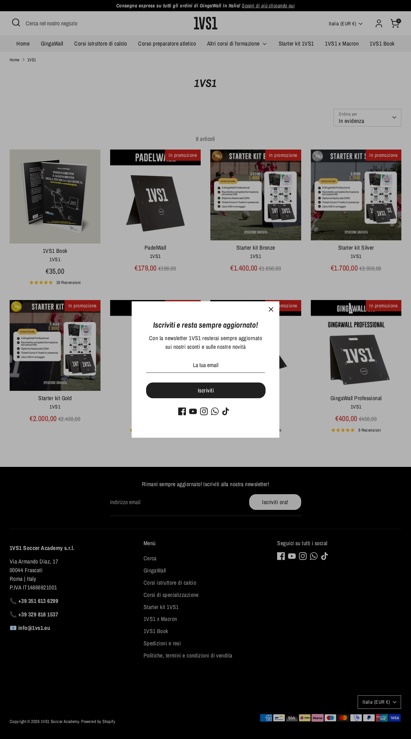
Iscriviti (206, 390)
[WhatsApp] (215, 411)
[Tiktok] (226, 411)
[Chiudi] (271, 310)
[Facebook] (182, 411)
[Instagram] (204, 411)
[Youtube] (193, 411)
